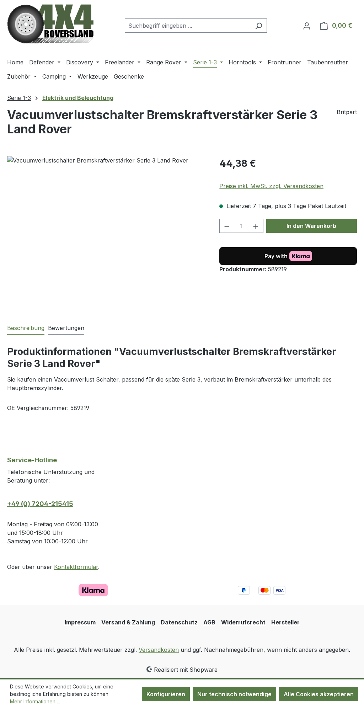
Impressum (80, 622)
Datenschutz (179, 622)
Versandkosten (159, 649)
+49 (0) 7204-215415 (40, 503)
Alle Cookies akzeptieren (319, 694)
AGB (209, 622)
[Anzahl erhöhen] (255, 226)
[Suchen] (258, 25)
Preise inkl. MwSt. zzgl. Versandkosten (271, 186)
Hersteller (285, 622)
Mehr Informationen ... (35, 701)
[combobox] (188, 25)
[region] (106, 232)
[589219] (106, 232)
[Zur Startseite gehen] (50, 24)
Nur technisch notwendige (234, 694)
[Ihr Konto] (306, 25)
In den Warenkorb (311, 225)
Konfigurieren (165, 694)
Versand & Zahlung (128, 622)
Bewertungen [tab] (66, 327)
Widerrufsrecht (243, 622)
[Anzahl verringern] (226, 226)
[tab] (25, 328)
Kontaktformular (76, 566)
